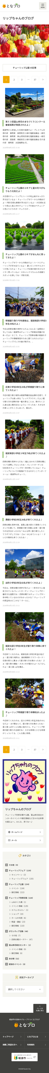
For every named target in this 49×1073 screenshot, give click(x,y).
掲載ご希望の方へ (10, 1044)
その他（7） (16, 935)
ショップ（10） (18, 914)
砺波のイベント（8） (17, 964)
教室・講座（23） (18, 921)
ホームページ (16, 832)
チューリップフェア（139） (20, 870)
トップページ (8, 1036)
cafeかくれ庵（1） (19, 902)
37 (35, 79)
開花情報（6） (17, 953)
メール (14, 840)
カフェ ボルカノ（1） (20, 910)
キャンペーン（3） (19, 874)
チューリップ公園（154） (19, 884)
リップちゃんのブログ (18, 18)
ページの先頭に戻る (40, 1009)
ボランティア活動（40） (19, 931)
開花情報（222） (18, 892)
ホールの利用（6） (19, 918)
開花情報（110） (18, 925)
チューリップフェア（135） (23, 878)
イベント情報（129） (20, 906)
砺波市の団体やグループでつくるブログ (24, 1019)
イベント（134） (18, 888)
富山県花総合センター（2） (20, 945)
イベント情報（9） (19, 949)
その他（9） (14, 865)
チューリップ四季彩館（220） (21, 897)
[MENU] (42, 6)
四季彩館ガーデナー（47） (22, 939)
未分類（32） (14, 958)
